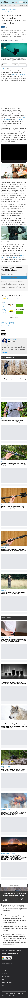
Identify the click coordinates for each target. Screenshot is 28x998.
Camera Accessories (11, 9)
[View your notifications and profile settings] (13, 2)
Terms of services (18, 281)
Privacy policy (5, 970)
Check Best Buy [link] (20, 312)
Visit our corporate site (12, 953)
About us (4, 979)
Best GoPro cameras (7, 322)
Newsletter (24, 64)
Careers (3, 985)
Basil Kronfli (10, 27)
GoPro (3, 69)
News (3, 27)
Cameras (3, 9)
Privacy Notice (20, 283)
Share (5, 64)
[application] (14, 152)
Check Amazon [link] (20, 305)
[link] (5, 304)
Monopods (13, 11)
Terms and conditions (7, 963)
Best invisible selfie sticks (9, 326)
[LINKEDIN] (12, 342)
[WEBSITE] (14, 342)
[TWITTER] (9, 342)
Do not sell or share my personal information (12, 988)
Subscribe (20, 2)
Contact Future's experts (7, 967)
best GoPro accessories (18, 74)
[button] (2, 2)
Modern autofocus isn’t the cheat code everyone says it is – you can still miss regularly (15, 928)
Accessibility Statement (7, 982)
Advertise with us (6, 976)
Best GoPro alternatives (8, 324)
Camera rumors (23, 5)
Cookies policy (5, 973)
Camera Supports (5, 11)
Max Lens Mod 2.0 (18, 257)
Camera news (12, 5)
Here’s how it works (14, 40)
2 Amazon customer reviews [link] (13, 298)
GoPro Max (18, 119)
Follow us (16, 64)
